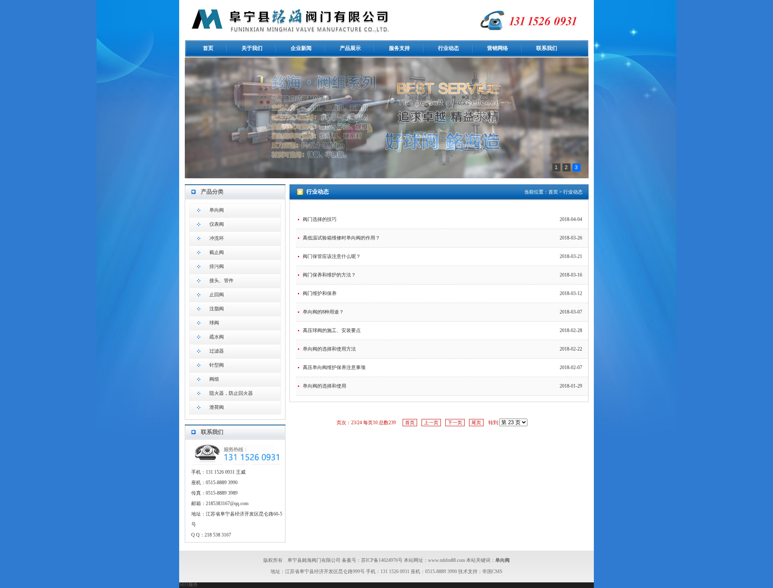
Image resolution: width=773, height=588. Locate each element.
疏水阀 (216, 337)
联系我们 (546, 48)
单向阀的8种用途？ (323, 312)
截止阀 (216, 252)
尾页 (476, 422)
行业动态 (448, 48)
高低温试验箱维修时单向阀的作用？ (341, 238)
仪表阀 (216, 224)
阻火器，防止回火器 (231, 393)
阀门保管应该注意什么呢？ (332, 256)
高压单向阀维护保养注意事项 (334, 367)
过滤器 (216, 351)
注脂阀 (216, 309)
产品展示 (350, 48)
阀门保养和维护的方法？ (329, 275)
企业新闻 (301, 48)
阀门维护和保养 (320, 293)
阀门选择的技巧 (320, 219)
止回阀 (216, 294)
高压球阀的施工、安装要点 (332, 330)
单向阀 (216, 210)
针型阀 (216, 365)
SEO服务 (188, 584)
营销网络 (497, 48)
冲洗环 (216, 238)
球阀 (214, 323)
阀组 (214, 379)
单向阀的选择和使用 (324, 386)
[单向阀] (382, 34)
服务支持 (399, 48)
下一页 (455, 422)
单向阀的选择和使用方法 (329, 349)
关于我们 (252, 48)
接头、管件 (221, 280)
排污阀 (216, 266)
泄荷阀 (216, 407)
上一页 (431, 422)
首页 (208, 48)
